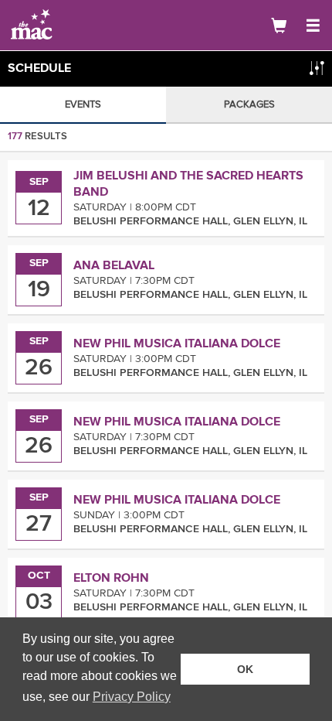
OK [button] (245, 669)
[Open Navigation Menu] (312, 25)
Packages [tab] (249, 104)
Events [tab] (83, 104)
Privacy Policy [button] (132, 696)
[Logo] (66, 25)
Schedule (39, 68)
